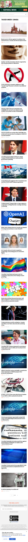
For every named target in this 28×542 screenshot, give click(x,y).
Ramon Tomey (8, 179)
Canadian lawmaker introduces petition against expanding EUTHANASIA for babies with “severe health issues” (14, 443)
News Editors (8, 272)
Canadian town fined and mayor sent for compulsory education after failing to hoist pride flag (12, 276)
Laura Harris (8, 60)
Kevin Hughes (8, 415)
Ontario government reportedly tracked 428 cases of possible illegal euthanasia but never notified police (13, 418)
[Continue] (25, 509)
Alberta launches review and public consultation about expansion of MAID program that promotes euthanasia (14, 372)
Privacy (3, 525)
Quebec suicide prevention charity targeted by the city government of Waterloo (13, 62)
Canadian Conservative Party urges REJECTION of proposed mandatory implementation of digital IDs (13, 467)
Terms (6, 525)
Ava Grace (8, 131)
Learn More (5, 539)
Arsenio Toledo (8, 37)
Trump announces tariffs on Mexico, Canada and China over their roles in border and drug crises (13, 324)
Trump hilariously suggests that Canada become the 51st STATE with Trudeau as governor (14, 181)
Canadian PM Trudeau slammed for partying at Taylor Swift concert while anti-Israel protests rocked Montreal (13, 348)
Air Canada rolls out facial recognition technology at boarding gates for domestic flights (12, 251)
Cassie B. (7, 320)
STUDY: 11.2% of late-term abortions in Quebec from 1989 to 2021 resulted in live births (13, 395)
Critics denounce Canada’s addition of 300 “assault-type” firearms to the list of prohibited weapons (13, 86)
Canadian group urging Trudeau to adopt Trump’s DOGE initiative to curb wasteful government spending (12, 158)
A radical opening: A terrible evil (9, 489)
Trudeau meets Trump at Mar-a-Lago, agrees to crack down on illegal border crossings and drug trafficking (13, 205)
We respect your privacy (14, 511)
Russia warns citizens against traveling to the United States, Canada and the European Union (13, 39)
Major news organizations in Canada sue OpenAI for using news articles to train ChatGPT (14, 228)
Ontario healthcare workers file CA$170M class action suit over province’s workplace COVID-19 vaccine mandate (14, 134)
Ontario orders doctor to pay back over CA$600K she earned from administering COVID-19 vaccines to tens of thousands (12, 110)
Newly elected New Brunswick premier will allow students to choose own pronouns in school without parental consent (12, 300)
